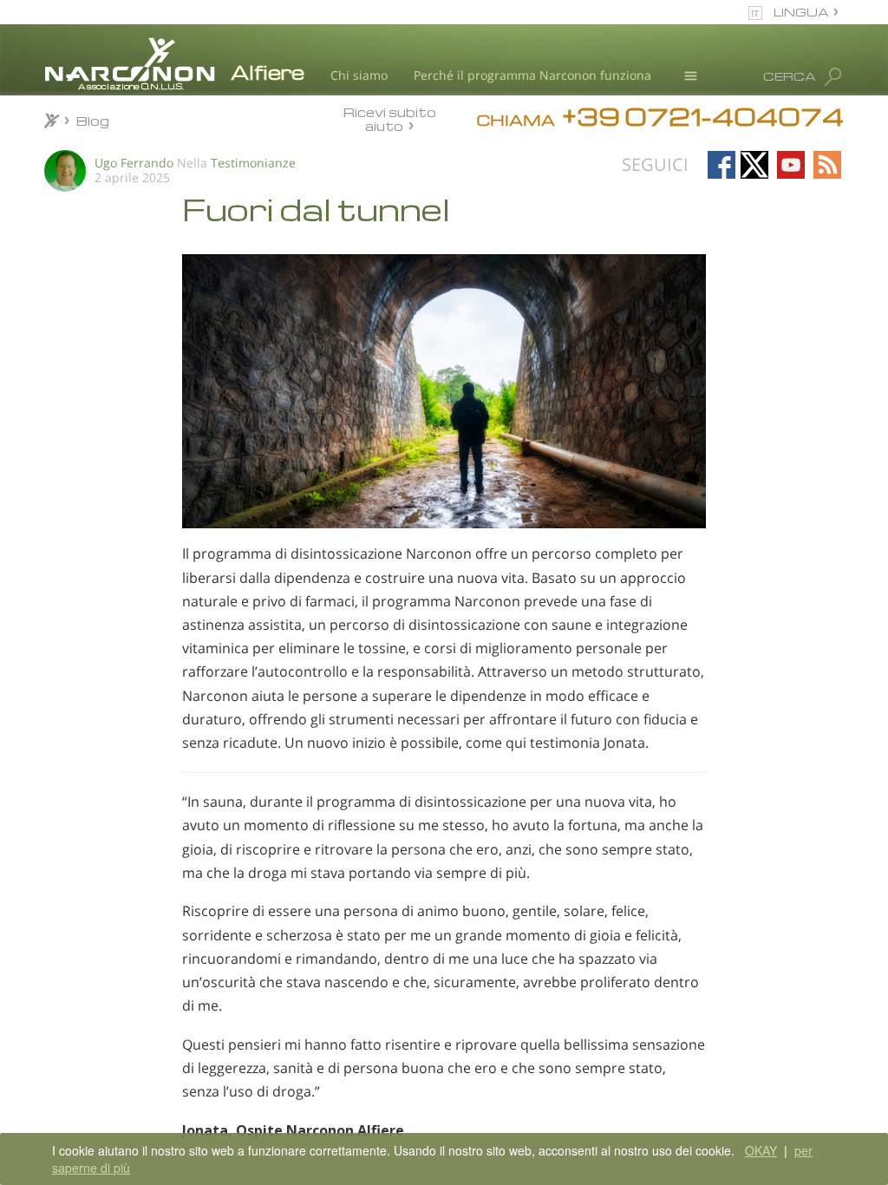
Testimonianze (253, 162)
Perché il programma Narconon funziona (532, 75)
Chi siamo (359, 75)
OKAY (761, 1150)
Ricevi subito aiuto (389, 118)
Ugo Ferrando (134, 162)
